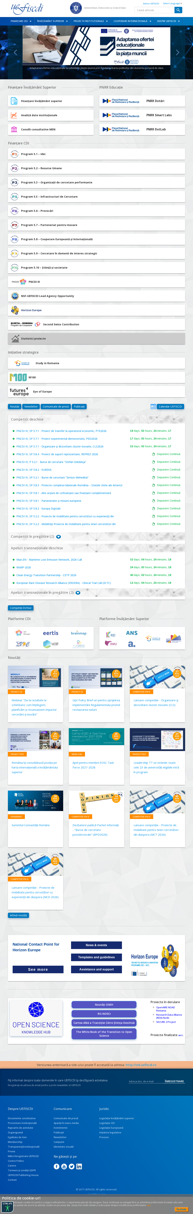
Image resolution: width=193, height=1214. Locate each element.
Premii (11, 1151)
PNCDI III (34, 282)
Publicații (79, 406)
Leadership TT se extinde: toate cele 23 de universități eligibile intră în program (156, 767)
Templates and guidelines (96, 957)
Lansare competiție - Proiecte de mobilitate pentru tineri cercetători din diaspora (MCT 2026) (156, 829)
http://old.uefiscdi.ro (141, 1065)
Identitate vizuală (64, 1146)
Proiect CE (16, 691)
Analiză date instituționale (39, 115)
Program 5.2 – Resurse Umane (41, 168)
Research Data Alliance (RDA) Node (169, 1016)
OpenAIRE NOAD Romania (165, 1009)
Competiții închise (20, 608)
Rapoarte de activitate (20, 1127)
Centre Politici (16, 1161)
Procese (104, 1137)
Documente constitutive (22, 1118)
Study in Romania (47, 363)
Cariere (12, 1165)
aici (180, 1035)
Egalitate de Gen (17, 1137)
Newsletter (31, 406)
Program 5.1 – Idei (33, 154)
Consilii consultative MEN (38, 129)
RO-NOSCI (104, 1013)
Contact (12, 1179)
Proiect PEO (17, 754)
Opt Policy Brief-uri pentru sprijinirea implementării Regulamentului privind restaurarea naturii (96, 704)
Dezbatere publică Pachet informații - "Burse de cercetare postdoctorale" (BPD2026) (96, 829)
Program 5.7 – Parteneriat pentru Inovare (49, 225)
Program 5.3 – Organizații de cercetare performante (56, 182)
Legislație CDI (107, 1123)
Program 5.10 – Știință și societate (44, 267)
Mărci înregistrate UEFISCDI (23, 1156)
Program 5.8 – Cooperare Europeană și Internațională (57, 239)
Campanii (59, 1142)
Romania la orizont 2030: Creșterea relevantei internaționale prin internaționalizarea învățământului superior (96, 68)
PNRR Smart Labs (159, 115)
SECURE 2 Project (166, 1022)
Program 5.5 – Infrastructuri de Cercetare (49, 196)
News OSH (77, 754)
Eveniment (16, 816)
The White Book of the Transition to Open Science (104, 1033)
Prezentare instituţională (22, 1123)
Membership (15, 1142)
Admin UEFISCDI (151, 3)
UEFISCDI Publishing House (23, 1175)
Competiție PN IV (141, 691)
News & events (96, 945)
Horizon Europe (31, 310)
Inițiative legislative (110, 1132)
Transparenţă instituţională (23, 1146)
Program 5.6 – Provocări (37, 211)
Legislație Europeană (111, 1127)
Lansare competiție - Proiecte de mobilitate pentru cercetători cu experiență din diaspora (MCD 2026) (35, 892)
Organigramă (15, 1132)
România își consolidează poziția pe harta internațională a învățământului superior (35, 767)
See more (38, 969)
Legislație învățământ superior (116, 1118)
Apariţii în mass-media (66, 1123)
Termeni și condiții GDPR (22, 1170)
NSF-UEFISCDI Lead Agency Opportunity (47, 296)
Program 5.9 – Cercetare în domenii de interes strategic (59, 253)
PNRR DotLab (156, 129)
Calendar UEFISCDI (170, 406)
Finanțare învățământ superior (41, 101)
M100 (32, 377)
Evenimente (60, 1127)
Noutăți (14, 406)
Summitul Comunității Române (31, 825)
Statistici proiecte (33, 338)
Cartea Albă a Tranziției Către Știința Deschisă (104, 1023)
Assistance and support (96, 969)
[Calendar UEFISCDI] (153, 406)
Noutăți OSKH (104, 1004)
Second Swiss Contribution (61, 324)
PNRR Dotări (155, 101)
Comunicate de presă (56, 406)
